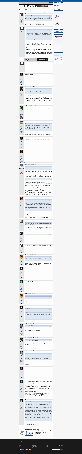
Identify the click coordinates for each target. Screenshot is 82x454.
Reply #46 (26, 337)
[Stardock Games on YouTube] (57, 36)
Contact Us (47, 447)
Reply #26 (26, 13)
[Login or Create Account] (60, 0)
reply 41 (32, 312)
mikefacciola (21, 124)
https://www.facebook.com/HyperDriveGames (46, 191)
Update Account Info (61, 445)
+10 (21, 20)
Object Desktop (20, 441)
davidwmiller (21, 17)
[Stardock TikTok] (58, 37)
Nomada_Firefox (21, 168)
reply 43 (31, 308)
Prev (47, 12)
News (46, 444)
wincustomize (58, 58)
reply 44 (32, 325)
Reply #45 (26, 323)
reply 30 (30, 199)
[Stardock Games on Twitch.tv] (59, 36)
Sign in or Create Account (29, 435)
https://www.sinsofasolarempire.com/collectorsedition (40, 50)
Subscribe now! (58, 32)
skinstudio (61, 59)
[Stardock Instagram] (60, 36)
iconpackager (55, 59)
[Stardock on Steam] (61, 36)
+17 (21, 261)
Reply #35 (26, 164)
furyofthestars (21, 223)
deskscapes (57, 56)
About (46, 441)
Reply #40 (26, 254)
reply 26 (32, 29)
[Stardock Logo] (21, 1)
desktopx (55, 58)
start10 (61, 57)
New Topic (50, 2)
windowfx (60, 60)
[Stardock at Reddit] (56, 37)
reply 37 (32, 256)
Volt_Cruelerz (21, 77)
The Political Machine (34, 445)
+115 (21, 81)
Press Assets (47, 445)
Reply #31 (26, 105)
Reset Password (60, 444)
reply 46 (32, 353)
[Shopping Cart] (61, 0)
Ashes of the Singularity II (34, 441)
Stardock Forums (35, 105)
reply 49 (31, 401)
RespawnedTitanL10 (22, 30)
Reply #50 (26, 399)
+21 (21, 172)
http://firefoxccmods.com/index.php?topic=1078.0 (31, 183)
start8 (54, 56)
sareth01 (21, 90)
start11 (58, 59)
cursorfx (55, 60)
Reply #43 (26, 293)
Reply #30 (26, 86)
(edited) (36, 136)
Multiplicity (20, 445)
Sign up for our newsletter (48, 449)
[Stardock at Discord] (57, 37)
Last (52, 12)
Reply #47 (26, 350)
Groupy (19, 446)
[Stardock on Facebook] (56, 36)
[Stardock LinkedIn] (59, 37)
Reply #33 (26, 136)
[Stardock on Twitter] (55, 36)
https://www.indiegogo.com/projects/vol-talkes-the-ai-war (34, 191)
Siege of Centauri (33, 447)
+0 (21, 252)
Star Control (33, 444)
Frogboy (21, 109)
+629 (21, 331)
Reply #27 (27, 26)
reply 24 (33, 15)
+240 (21, 288)
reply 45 (31, 339)
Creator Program (47, 446)
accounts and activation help (56, 57)
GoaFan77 (21, 327)
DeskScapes (20, 444)
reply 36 (31, 222)
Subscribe (61, 449)
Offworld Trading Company (34, 446)
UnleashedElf (21, 200)
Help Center (60, 441)
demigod (57, 60)
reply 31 (30, 123)
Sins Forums (35, 13)
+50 (21, 94)
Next (50, 12)
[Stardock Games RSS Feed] (60, 37)
